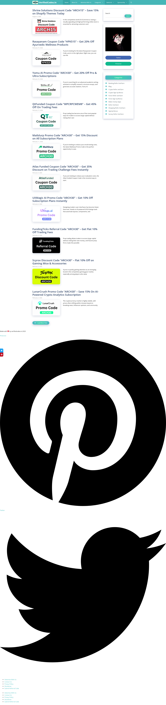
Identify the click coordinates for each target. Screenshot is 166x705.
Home (66, 2)
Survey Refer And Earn (116, 114)
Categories (98, 2)
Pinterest (118, 64)
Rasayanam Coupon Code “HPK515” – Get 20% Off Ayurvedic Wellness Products (63, 43)
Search (107, 13)
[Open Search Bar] (131, 2)
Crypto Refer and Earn (116, 89)
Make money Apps (115, 102)
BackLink (109, 2)
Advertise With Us (86, 2)
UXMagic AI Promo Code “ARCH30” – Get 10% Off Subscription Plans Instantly (62, 199)
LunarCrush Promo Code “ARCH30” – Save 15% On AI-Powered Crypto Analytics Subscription (65, 293)
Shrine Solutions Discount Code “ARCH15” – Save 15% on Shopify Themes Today (65, 11)
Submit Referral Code (11, 688)
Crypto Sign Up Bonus (116, 92)
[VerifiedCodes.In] (35, 2)
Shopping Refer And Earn (117, 108)
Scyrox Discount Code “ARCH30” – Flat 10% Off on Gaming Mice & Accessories (63, 261)
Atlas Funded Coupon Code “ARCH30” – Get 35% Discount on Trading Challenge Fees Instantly (62, 168)
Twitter (118, 58)
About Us (74, 2)
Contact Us (8, 682)
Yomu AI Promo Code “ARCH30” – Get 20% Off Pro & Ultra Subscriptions (64, 74)
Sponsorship (121, 2)
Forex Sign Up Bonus (115, 99)
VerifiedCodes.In (47, 2)
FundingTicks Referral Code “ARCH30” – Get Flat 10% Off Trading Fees (64, 230)
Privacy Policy (8, 684)
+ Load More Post (41, 323)
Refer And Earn (114, 105)
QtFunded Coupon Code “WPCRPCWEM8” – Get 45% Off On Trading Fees (64, 105)
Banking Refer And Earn (116, 83)
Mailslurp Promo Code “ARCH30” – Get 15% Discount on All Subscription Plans (65, 137)
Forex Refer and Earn (116, 96)
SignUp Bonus (113, 111)
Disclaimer (7, 686)
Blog (110, 86)
